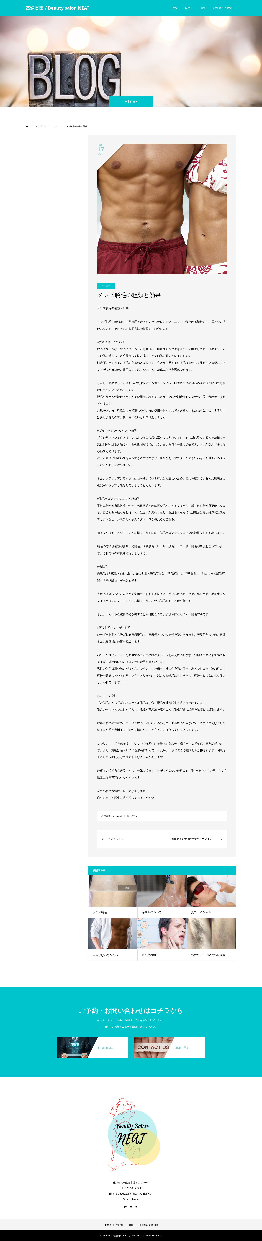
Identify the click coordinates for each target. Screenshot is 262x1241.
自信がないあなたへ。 (107, 955)
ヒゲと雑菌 (149, 955)
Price (203, 8)
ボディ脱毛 (100, 912)
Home (174, 8)
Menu (188, 8)
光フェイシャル (201, 912)
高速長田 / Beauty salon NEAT (57, 8)
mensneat (117, 815)
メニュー (106, 285)
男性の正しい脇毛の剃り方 (208, 955)
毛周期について (152, 912)
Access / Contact (222, 8)
